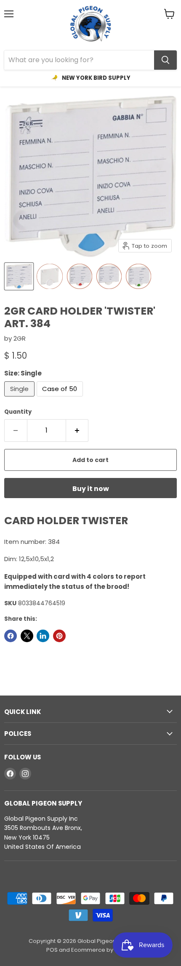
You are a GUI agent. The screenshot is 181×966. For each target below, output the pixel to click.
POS (52, 950)
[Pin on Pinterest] (59, 636)
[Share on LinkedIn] (43, 636)
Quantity (18, 412)
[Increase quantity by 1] (77, 430)
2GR (19, 338)
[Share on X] (27, 636)
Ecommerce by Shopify (103, 950)
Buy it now (90, 489)
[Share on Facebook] (10, 636)
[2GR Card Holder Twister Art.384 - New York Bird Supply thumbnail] (19, 276)
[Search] (165, 60)
